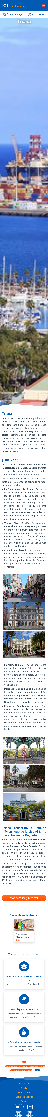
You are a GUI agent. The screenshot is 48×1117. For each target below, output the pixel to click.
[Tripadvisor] (30, 1106)
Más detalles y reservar (24, 898)
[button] (24, 1083)
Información (38, 14)
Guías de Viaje (14, 14)
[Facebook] (17, 1106)
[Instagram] (23, 1106)
